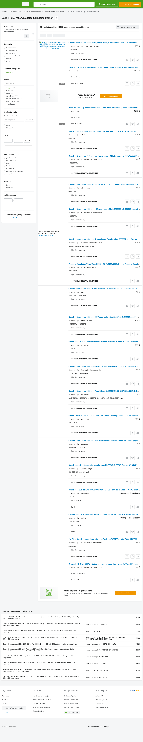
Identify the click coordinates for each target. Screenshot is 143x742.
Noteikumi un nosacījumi (41, 696)
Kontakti (4, 703)
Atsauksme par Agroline (41, 707)
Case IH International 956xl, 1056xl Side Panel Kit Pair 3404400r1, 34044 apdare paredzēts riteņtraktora (40, 644)
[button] (132, 60)
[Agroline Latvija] (11, 4)
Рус (7, 712)
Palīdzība (5, 700)
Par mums (5, 696)
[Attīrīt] (33, 33)
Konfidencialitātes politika (42, 700)
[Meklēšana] (35, 4)
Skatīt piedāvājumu (125, 593)
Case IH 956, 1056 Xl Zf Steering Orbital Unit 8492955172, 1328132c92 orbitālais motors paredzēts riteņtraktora (38, 657)
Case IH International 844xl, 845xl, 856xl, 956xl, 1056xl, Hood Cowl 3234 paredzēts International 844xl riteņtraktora (39, 663)
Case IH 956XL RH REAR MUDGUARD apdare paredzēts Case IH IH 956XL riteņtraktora (105, 514)
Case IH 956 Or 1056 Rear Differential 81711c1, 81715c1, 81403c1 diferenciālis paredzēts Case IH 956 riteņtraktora (39, 631)
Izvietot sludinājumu (111, 96)
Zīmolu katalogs (38, 711)
